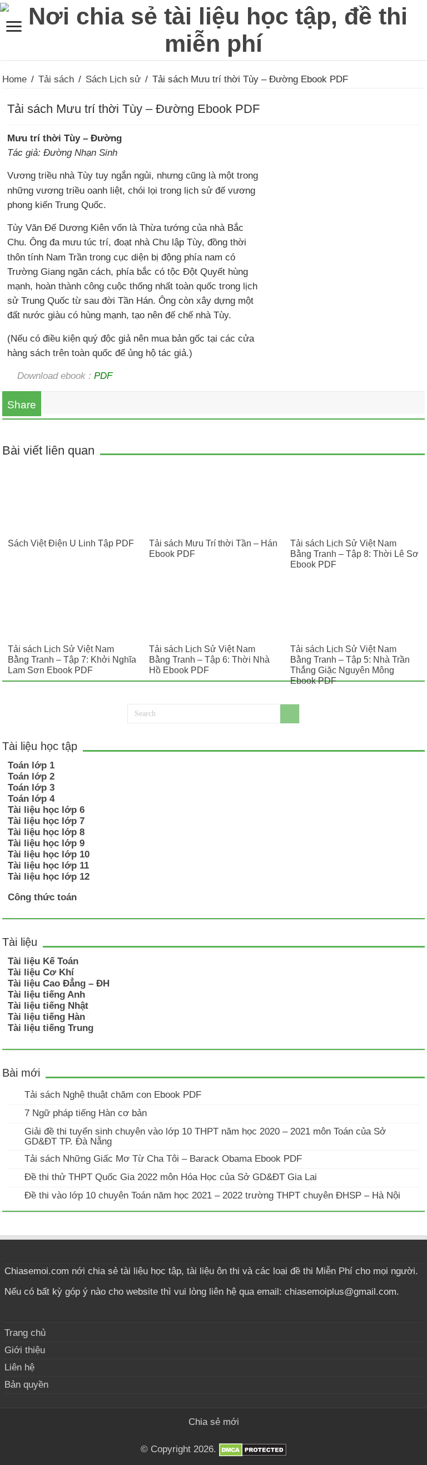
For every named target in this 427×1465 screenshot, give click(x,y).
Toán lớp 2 (31, 776)
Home (14, 79)
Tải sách (56, 79)
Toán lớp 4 (31, 798)
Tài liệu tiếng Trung (50, 1028)
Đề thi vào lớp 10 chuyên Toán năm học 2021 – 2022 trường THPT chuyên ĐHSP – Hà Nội (212, 1195)
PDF (103, 375)
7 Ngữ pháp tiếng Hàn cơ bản (85, 1113)
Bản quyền (26, 1384)
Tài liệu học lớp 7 (46, 821)
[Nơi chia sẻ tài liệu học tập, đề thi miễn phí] (213, 27)
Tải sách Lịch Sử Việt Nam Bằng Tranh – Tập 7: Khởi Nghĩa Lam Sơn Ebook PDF (72, 659)
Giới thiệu (24, 1350)
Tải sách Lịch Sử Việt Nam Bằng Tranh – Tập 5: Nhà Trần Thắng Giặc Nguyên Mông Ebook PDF (350, 664)
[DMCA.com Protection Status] (252, 1449)
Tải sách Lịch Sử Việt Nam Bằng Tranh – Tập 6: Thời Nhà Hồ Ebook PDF (209, 659)
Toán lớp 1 (31, 765)
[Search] (289, 713)
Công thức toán (42, 897)
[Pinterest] (219, 1435)
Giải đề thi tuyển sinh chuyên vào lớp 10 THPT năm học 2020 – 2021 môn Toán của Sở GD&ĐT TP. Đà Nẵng (205, 1136)
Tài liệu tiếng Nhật (48, 1005)
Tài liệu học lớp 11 (48, 865)
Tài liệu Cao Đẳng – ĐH (59, 983)
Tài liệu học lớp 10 (49, 854)
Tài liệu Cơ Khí (41, 972)
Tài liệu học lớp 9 (46, 843)
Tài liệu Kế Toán (43, 961)
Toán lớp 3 (31, 787)
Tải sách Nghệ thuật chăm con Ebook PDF (112, 1094)
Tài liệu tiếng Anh (46, 994)
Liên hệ (19, 1367)
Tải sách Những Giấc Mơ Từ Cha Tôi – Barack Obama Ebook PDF (163, 1158)
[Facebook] (208, 1435)
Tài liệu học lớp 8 (46, 832)
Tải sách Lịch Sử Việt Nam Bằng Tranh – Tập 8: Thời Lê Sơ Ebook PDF (354, 553)
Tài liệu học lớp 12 (49, 876)
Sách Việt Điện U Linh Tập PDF (71, 543)
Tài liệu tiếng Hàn (46, 1017)
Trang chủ (25, 1333)
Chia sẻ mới (213, 1422)
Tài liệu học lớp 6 (46, 810)
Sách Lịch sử (113, 79)
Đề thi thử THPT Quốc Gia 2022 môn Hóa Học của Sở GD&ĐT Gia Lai (170, 1177)
